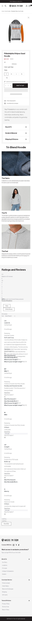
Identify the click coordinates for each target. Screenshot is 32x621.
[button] (16, 90)
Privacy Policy (5, 603)
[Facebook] (19, 545)
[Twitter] (16, 545)
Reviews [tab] (4, 301)
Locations (4, 565)
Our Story (4, 562)
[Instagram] (13, 545)
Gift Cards (4, 595)
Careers (4, 574)
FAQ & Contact (6, 583)
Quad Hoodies (7, 11)
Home (3, 11)
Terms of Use (5, 606)
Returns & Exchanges (7, 589)
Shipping (4, 592)
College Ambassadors (8, 571)
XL (21, 74)
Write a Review (10, 310)
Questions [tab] (9, 301)
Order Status (5, 586)
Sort (3, 316)
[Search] (5, 6)
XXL (7, 77)
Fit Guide (4, 568)
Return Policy (5, 609)
